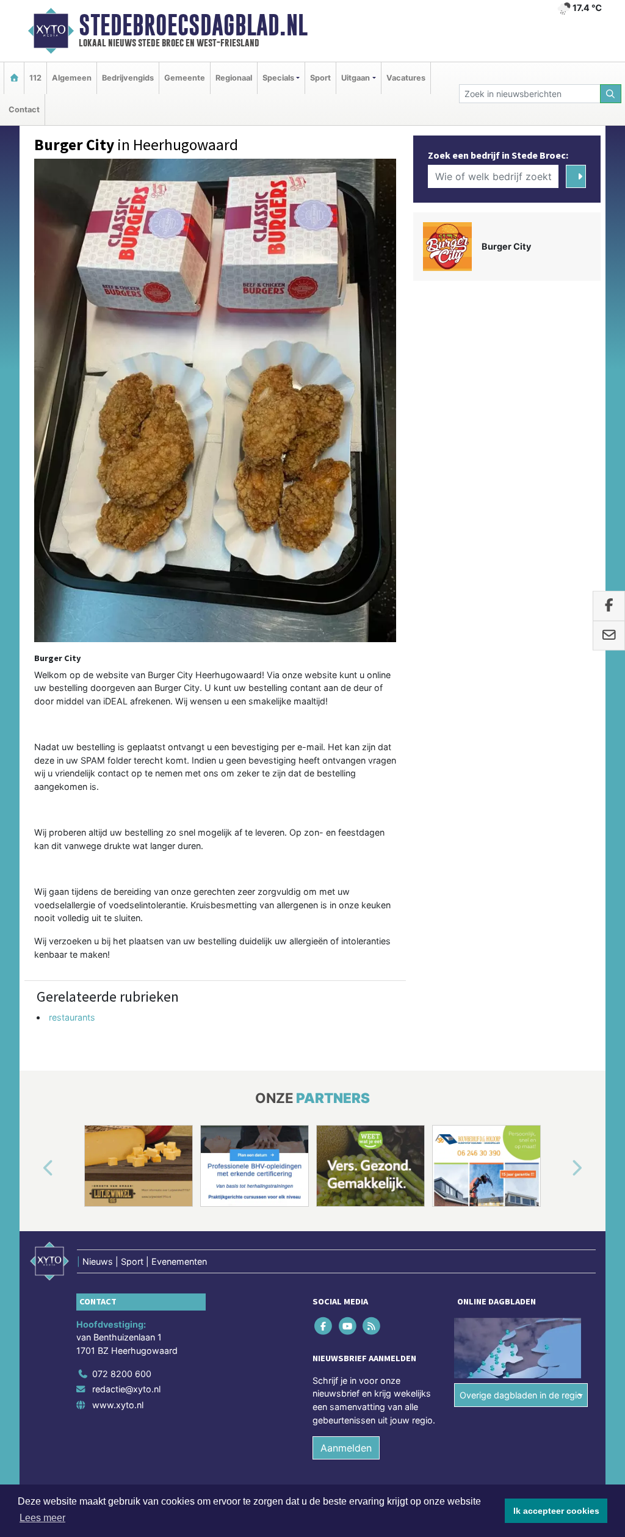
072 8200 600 (121, 1374)
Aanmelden (346, 1448)
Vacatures (405, 77)
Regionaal (233, 77)
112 (35, 77)
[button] (34, 1168)
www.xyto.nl (117, 1405)
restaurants (72, 1017)
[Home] (14, 77)
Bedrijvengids (128, 77)
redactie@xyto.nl (126, 1389)
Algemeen (72, 77)
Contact (24, 109)
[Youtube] (348, 1325)
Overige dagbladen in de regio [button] (521, 1395)
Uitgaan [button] (355, 77)
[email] (608, 636)
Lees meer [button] (42, 1518)
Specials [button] (278, 77)
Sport (320, 77)
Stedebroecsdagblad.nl (193, 25)
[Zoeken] (611, 93)
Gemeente (184, 77)
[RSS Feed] (372, 1325)
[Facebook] (324, 1325)
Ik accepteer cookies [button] (556, 1511)
